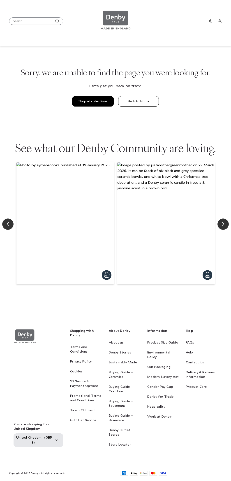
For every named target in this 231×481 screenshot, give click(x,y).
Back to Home (138, 101)
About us (116, 342)
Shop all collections (93, 101)
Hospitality (156, 407)
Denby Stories (120, 352)
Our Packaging (159, 367)
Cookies (76, 371)
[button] (65, 223)
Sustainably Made (123, 362)
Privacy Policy (81, 361)
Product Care (196, 387)
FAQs (190, 342)
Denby (34, 473)
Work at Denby (159, 416)
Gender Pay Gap (160, 387)
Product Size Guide (162, 342)
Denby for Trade (160, 397)
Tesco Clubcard (82, 410)
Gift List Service (83, 420)
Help (189, 352)
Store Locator (120, 444)
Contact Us (195, 362)
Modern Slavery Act (163, 377)
